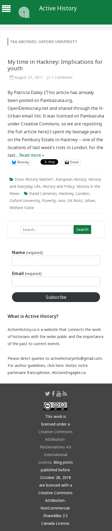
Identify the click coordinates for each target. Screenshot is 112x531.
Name (27, 252)
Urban (90, 200)
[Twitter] (47, 393)
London (82, 193)
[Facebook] (53, 393)
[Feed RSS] (65, 393)
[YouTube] (58, 393)
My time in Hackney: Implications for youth (55, 65)
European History (71, 179)
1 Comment (62, 77)
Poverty (48, 200)
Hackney (66, 193)
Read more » (31, 155)
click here (55, 365)
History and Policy (58, 186)
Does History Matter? (34, 179)
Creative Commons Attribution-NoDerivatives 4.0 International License (55, 447)
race (61, 200)
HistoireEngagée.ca (69, 372)
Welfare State (22, 207)
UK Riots (75, 200)
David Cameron (43, 193)
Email (27, 273)
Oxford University (25, 200)
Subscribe (56, 297)
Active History (58, 8)
